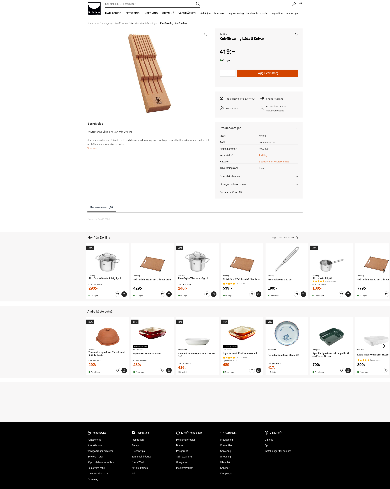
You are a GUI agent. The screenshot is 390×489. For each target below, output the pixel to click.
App (267, 445)
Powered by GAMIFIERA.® (98, 219)
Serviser (224, 468)
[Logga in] (294, 4)
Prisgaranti (232, 108)
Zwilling (224, 34)
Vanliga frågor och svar (100, 451)
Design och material (233, 184)
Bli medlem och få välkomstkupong (276, 108)
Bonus (179, 445)
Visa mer (92, 148)
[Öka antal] (233, 73)
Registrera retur (96, 468)
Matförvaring (121, 23)
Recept (136, 445)
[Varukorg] (301, 4)
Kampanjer (220, 13)
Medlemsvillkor (184, 468)
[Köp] (124, 294)
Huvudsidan (93, 23)
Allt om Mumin (140, 468)
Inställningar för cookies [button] (278, 451)
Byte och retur (95, 456)
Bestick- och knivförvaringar (143, 23)
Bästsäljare (205, 13)
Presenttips (291, 13)
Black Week (138, 462)
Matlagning (107, 23)
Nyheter (264, 13)
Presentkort (227, 445)
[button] (296, 34)
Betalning (92, 479)
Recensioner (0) (101, 207)
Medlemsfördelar (185, 439)
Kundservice (94, 439)
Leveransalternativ (97, 473)
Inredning (225, 456)
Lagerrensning (236, 13)
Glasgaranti (182, 462)
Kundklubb (251, 13)
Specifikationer (230, 176)
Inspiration (277, 13)
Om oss (269, 439)
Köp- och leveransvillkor (100, 462)
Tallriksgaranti (184, 456)
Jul (133, 473)
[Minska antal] (222, 73)
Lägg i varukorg (268, 73)
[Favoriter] (117, 294)
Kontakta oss (94, 445)
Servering (225, 451)
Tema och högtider (142, 456)
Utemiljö (225, 462)
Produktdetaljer (230, 128)
